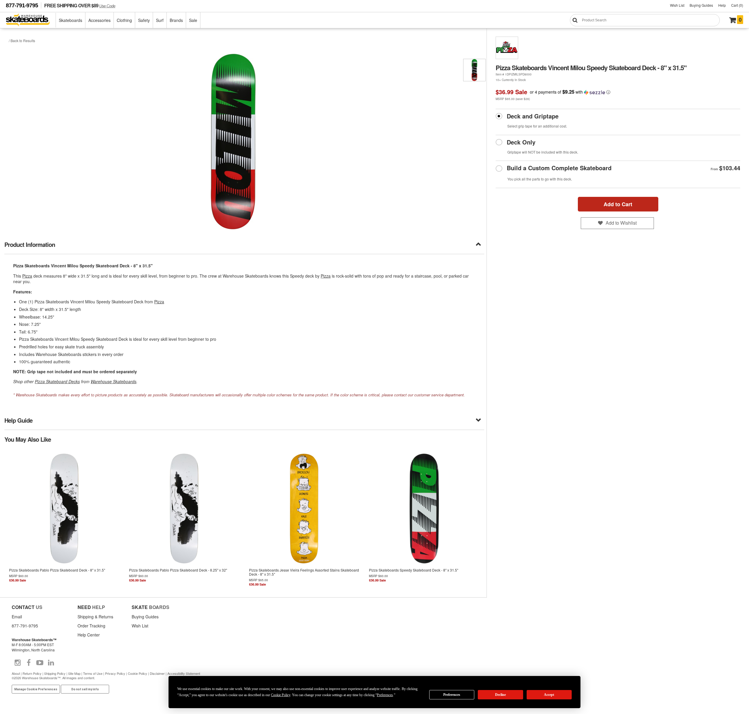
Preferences (451, 695)
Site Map (74, 673)
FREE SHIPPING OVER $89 (79, 5)
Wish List (677, 5)
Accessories (99, 20)
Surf (160, 20)
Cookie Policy (137, 673)
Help (722, 5)
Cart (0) (737, 5)
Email (17, 617)
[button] (570, 92)
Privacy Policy (115, 673)
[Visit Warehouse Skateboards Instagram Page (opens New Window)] (17, 662)
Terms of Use (92, 673)
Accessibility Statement (183, 673)
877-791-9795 (22, 5)
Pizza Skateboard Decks (57, 381)
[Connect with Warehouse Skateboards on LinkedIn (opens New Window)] (51, 662)
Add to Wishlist (621, 222)
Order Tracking (91, 626)
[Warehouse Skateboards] (31, 20)
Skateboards (70, 20)
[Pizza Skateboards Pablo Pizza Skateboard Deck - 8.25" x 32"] (184, 519)
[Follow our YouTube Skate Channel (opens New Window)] (39, 662)
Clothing (124, 20)
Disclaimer (157, 673)
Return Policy (32, 673)
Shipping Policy (55, 673)
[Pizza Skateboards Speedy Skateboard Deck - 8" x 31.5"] (424, 519)
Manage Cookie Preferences (35, 689)
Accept (549, 695)
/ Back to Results (22, 40)
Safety (144, 20)
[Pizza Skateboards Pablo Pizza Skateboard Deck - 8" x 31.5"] (64, 519)
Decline (500, 695)
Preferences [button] (385, 695)
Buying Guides (701, 5)
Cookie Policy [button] (280, 695)
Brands (176, 20)
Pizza (27, 276)
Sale (193, 20)
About (16, 673)
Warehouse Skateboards (113, 381)
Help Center (89, 635)
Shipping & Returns (95, 617)
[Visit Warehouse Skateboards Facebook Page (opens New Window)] (28, 662)
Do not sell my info (85, 689)
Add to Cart (618, 204)
